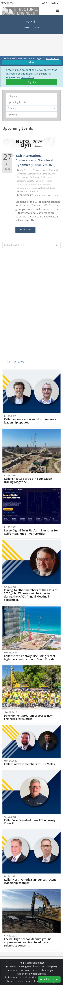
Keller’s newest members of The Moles (29, 764)
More (31, 62)
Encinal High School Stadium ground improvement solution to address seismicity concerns (28, 942)
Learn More (27, 77)
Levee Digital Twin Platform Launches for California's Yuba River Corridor (31, 532)
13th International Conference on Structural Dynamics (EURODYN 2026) (35, 160)
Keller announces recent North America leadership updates (30, 420)
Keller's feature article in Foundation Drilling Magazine (28, 480)
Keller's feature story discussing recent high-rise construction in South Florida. (29, 657)
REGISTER (55, 3)
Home (26, 27)
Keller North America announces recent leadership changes (30, 881)
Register (32, 82)
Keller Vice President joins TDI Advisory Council (30, 821)
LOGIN (44, 3)
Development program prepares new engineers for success (28, 717)
